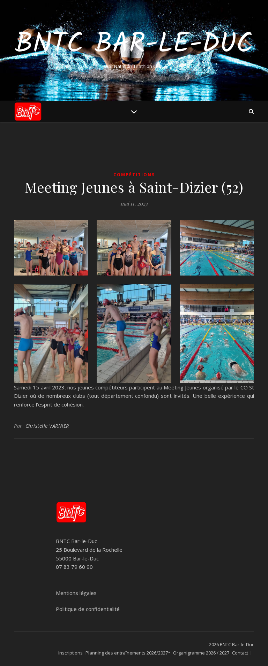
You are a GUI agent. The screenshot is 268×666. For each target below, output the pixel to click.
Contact (240, 653)
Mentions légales (76, 592)
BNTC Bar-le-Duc (134, 45)
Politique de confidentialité (88, 608)
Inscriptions (70, 653)
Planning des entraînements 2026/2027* (127, 653)
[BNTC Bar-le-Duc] (28, 111)
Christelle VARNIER (47, 426)
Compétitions (134, 175)
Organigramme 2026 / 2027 (201, 653)
